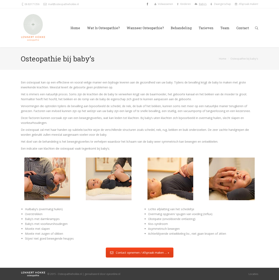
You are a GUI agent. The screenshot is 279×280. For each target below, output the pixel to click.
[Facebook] (147, 4)
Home (222, 58)
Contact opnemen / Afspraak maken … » (142, 252)
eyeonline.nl (113, 274)
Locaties (253, 274)
